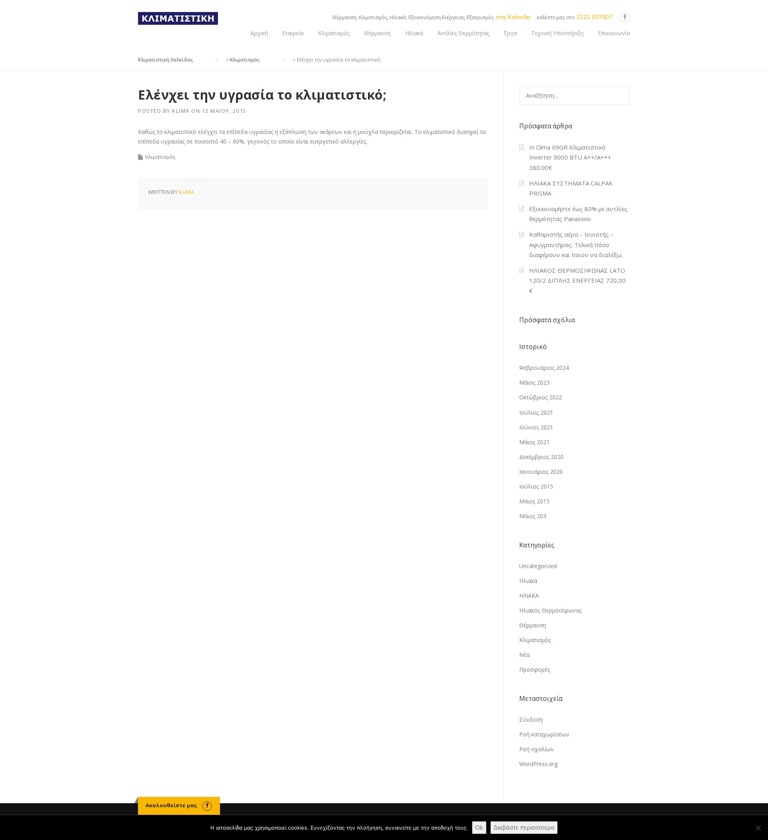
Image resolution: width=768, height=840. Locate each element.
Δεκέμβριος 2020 (541, 457)
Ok (479, 827)
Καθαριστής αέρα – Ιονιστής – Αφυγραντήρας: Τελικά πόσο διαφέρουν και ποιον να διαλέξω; (575, 244)
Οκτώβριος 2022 (540, 397)
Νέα (524, 654)
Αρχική (259, 33)
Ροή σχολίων (536, 749)
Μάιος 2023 (534, 382)
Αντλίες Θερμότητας (463, 33)
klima (181, 110)
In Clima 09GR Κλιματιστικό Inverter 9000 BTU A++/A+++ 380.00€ (570, 157)
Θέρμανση (377, 33)
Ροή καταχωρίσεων (544, 734)
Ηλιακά (414, 33)
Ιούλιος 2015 (536, 486)
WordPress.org (538, 764)
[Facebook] (625, 17)
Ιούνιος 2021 (536, 427)
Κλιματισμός (334, 33)
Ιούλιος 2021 (536, 412)
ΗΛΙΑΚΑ (529, 595)
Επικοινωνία (614, 33)
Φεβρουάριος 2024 (544, 367)
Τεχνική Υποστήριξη (557, 33)
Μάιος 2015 (534, 501)
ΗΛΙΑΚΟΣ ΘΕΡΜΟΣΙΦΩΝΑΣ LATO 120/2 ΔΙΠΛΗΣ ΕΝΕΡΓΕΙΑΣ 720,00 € (577, 280)
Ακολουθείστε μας (171, 805)
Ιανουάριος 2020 (541, 471)
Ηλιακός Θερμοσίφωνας (550, 610)
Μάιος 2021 (534, 442)
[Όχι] (758, 828)
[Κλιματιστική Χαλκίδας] (178, 18)
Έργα (510, 33)
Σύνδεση (531, 719)
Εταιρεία (293, 33)
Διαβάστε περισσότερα (524, 827)
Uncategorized (538, 566)
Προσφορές (534, 669)
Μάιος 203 (532, 516)
